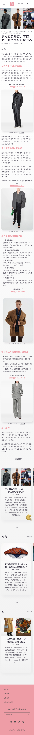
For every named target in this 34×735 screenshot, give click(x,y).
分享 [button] (5, 49)
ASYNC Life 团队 (20, 730)
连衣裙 (25, 270)
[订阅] (28, 714)
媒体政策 (21, 132)
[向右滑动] (21, 528)
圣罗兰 (12, 375)
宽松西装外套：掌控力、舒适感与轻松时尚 (16, 490)
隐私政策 (6, 694)
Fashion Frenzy (19, 729)
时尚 (7, 61)
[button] (4, 4)
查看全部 (30, 537)
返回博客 (18, 459)
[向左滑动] (13, 528)
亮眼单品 (20, 56)
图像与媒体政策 (9, 702)
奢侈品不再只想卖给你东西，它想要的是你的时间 (16, 565)
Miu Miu (12, 84)
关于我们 (6, 689)
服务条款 (6, 698)
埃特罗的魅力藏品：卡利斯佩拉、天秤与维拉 (16, 640)
